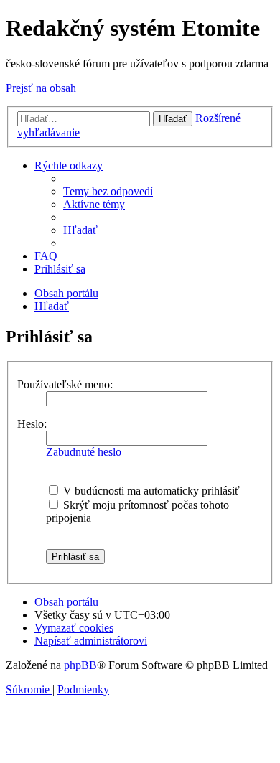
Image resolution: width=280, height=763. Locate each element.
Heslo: (32, 424)
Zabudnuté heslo (83, 452)
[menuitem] (108, 191)
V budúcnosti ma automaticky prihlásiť (150, 491)
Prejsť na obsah (41, 88)
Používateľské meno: (65, 384)
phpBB (80, 665)
